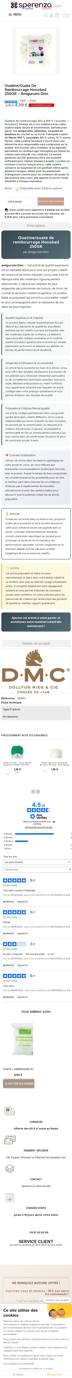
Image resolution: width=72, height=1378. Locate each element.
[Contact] (9, 1111)
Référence (8, 698)
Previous (33, 792)
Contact (36, 1179)
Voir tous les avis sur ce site (38, 827)
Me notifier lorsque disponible (51, 201)
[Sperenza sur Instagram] (38, 1255)
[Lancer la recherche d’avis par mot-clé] (70, 869)
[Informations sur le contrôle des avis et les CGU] (54, 821)
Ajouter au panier (17, 781)
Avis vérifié (11, 885)
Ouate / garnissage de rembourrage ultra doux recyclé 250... (18, 1069)
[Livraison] (9, 1140)
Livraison (36, 1121)
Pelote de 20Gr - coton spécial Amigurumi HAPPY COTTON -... (17, 764)
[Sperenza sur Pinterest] (41, 1255)
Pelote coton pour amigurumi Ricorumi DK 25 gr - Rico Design (54, 764)
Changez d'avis (36, 1208)
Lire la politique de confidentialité (18, 1364)
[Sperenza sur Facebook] (34, 1255)
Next (38, 792)
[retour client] (9, 1197)
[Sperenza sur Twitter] (30, 1255)
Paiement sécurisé (36, 1150)
